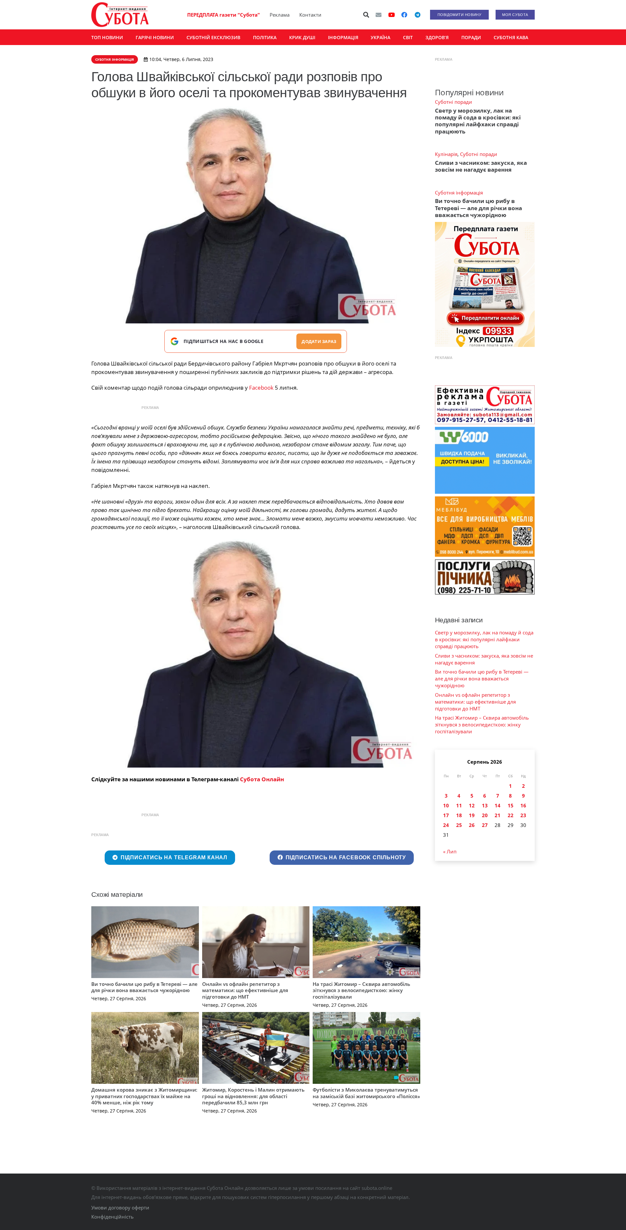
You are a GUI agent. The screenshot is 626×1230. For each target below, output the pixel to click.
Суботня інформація (459, 192)
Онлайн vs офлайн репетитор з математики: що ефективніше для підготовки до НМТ (245, 990)
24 (446, 825)
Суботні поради (453, 102)
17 (446, 815)
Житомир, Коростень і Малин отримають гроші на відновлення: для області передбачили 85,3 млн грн (253, 1096)
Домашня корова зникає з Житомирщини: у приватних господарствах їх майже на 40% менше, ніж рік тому (144, 1096)
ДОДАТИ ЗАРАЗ (319, 341)
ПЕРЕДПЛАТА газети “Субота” (223, 14)
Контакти (310, 14)
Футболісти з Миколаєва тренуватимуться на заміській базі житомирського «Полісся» (366, 1092)
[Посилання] (120, 14)
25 (459, 825)
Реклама (280, 14)
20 (485, 815)
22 (511, 815)
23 (523, 815)
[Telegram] (417, 15)
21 (497, 815)
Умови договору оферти (120, 1207)
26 (472, 825)
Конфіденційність (112, 1216)
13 (485, 805)
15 (511, 805)
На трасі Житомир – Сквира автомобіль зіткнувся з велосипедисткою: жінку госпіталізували (361, 990)
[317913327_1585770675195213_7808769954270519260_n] (255, 653)
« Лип (449, 851)
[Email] (378, 15)
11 (459, 805)
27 (485, 825)
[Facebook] (404, 15)
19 (472, 815)
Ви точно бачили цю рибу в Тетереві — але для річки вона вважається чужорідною (144, 987)
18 (459, 815)
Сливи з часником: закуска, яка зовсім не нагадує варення (481, 166)
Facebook (261, 387)
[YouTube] (391, 15)
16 (523, 805)
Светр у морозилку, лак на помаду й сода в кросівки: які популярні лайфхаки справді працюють (478, 121)
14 (497, 805)
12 (472, 805)
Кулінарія (446, 154)
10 (446, 805)
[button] (366, 15)
